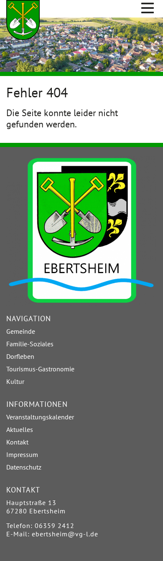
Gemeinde (20, 331)
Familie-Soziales (29, 344)
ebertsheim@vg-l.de (65, 534)
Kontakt (17, 442)
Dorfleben (20, 356)
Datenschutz (23, 467)
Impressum (22, 454)
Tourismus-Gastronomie (40, 369)
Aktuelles (19, 429)
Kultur (15, 381)
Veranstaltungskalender (40, 417)
